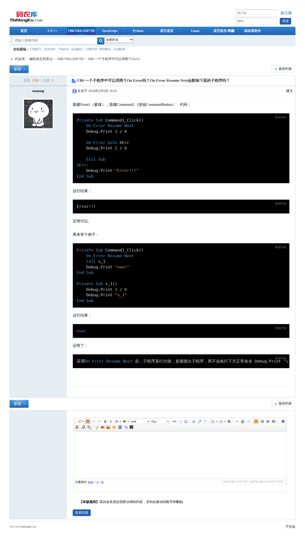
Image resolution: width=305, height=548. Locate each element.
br (102, 482)
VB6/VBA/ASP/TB (81, 31)
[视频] (119, 427)
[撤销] (93, 421)
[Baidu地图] (242, 421)
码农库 (20, 59)
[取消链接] (180, 421)
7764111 (63, 49)
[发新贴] (19, 69)
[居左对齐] (256, 421)
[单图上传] (102, 427)
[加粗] (104, 421)
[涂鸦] (96, 427)
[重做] (99, 421)
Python (138, 31)
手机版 (290, 526)
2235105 (50, 49)
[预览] (88, 427)
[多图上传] (108, 427)
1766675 (35, 49)
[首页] (26, 16)
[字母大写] (77, 427)
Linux (195, 31)
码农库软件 (252, 31)
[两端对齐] (273, 421)
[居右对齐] (261, 421)
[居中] (248, 421)
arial (133, 421)
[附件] (125, 427)
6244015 (77, 49)
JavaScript (109, 31)
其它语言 (166, 31)
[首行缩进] (229, 421)
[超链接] (174, 421)
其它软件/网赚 (224, 31)
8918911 (105, 49)
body (91, 482)
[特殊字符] (185, 421)
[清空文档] (205, 421)
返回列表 (285, 69)
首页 (23, 31)
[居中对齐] (267, 421)
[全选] (193, 421)
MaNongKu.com (28, 526)
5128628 (119, 49)
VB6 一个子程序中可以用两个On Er (114, 59)
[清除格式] (199, 421)
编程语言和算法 (41, 59)
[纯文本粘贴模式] (87, 421)
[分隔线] (236, 421)
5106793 (91, 49)
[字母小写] (83, 427)
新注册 (286, 13)
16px (154, 421)
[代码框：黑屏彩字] (131, 427)
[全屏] (282, 421)
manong (38, 91)
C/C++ (52, 31)
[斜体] (110, 421)
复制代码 (280, 117)
